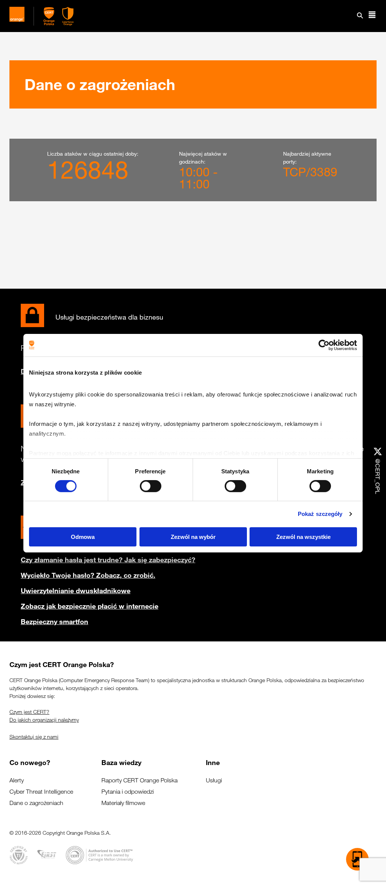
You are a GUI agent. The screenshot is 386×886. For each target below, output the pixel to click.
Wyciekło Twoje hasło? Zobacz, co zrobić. (88, 575)
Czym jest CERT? (29, 711)
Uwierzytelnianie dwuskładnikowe (75, 590)
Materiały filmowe (123, 802)
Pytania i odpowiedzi (127, 791)
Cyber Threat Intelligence (41, 791)
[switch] (150, 486)
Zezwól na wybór (193, 537)
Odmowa (83, 537)
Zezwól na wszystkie (303, 537)
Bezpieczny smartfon (54, 621)
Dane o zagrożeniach (36, 802)
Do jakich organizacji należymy (44, 719)
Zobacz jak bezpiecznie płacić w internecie (89, 606)
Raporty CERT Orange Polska (139, 780)
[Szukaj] (360, 16)
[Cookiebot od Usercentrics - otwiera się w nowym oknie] (324, 344)
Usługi (214, 780)
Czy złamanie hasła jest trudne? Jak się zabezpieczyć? (108, 559)
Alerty (16, 780)
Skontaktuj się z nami (33, 736)
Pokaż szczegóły (320, 514)
